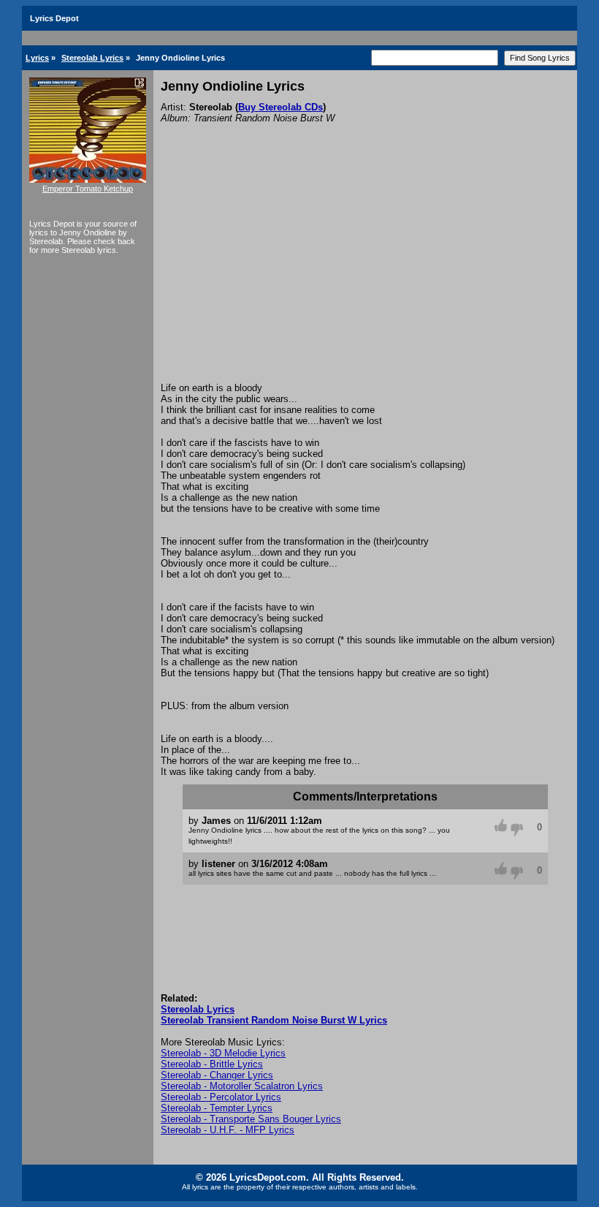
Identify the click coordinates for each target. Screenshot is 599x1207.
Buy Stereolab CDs (280, 107)
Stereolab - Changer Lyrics (217, 1075)
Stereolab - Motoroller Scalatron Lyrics (242, 1086)
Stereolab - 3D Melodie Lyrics (223, 1053)
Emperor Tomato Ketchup (87, 188)
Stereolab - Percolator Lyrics (221, 1096)
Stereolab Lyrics (92, 57)
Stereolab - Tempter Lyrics (216, 1107)
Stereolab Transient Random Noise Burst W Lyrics (274, 1020)
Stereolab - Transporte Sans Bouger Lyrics (251, 1118)
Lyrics (37, 57)
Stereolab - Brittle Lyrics (212, 1064)
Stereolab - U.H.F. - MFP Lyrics (227, 1129)
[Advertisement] (365, 272)
